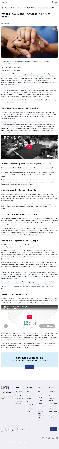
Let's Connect (29, 367)
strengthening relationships (33, 234)
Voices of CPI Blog (10, 8)
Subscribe (53, 429)
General (20, 8)
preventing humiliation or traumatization (20, 168)
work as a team (52, 198)
